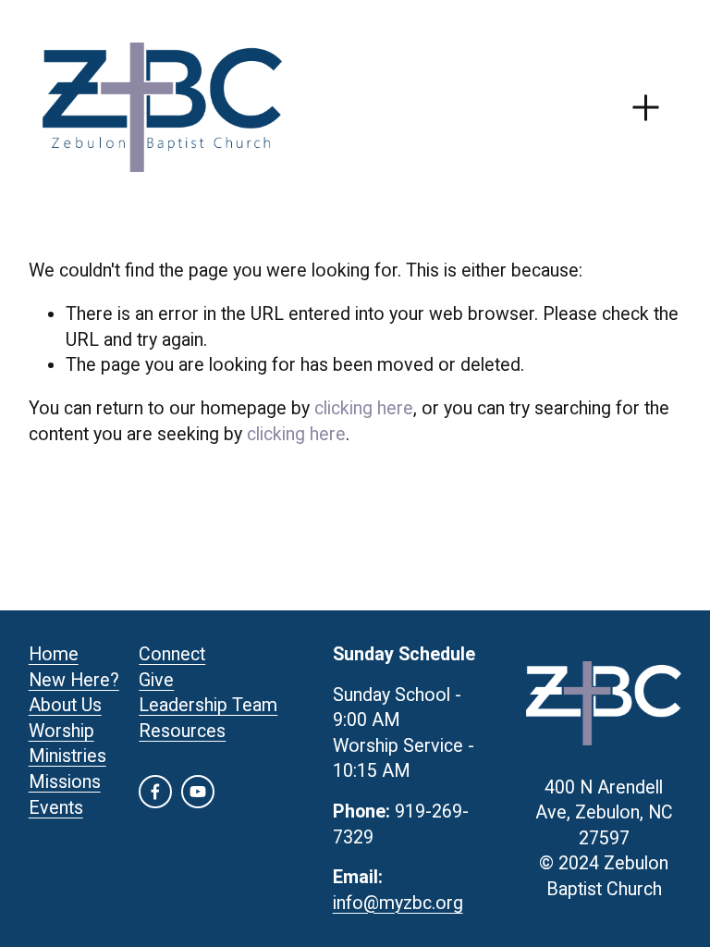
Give (156, 680)
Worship (61, 731)
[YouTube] (197, 791)
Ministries (67, 756)
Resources (182, 731)
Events (56, 807)
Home (54, 654)
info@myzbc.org (398, 903)
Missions (65, 782)
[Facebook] (155, 791)
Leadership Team (208, 705)
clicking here (363, 408)
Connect (172, 654)
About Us (65, 705)
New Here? (74, 680)
